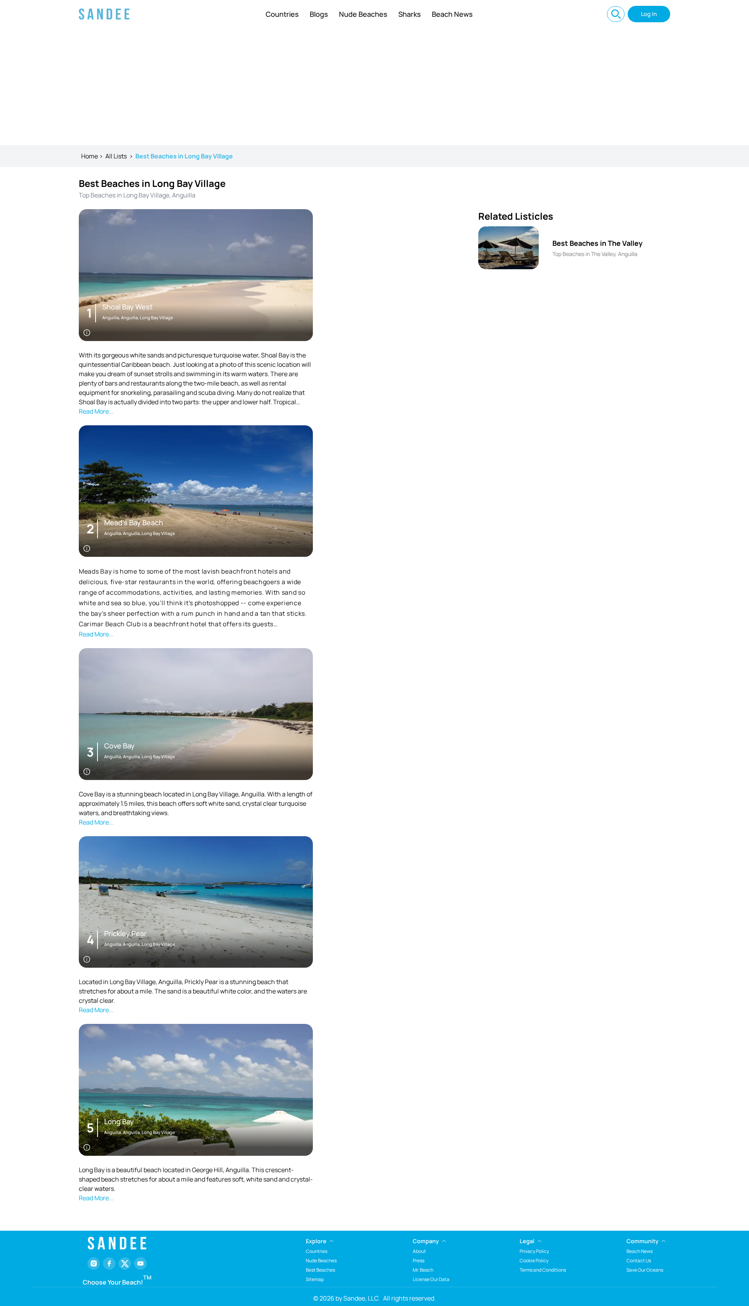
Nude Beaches (363, 14)
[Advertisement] (374, 86)
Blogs (319, 14)
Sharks (409, 14)
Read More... (96, 411)
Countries (282, 14)
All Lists (116, 156)
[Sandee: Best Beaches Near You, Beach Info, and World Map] (104, 14)
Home (89, 156)
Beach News (452, 14)
